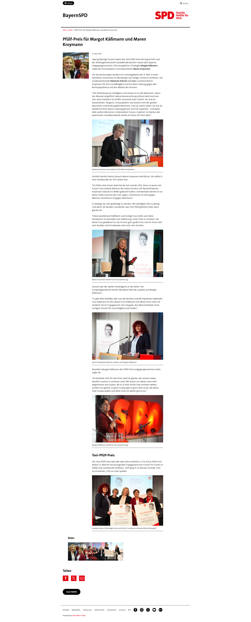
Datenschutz (99, 610)
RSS (129, 610)
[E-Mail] (82, 578)
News (70, 30)
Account (122, 610)
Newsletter (76, 610)
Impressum (87, 610)
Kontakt (66, 610)
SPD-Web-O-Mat (78, 615)
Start (65, 30)
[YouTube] (154, 610)
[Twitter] (74, 578)
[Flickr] (160, 610)
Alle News (71, 591)
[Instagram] (142, 610)
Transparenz (111, 610)
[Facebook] (65, 578)
